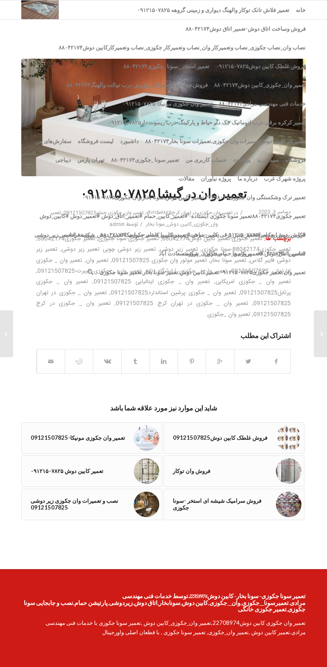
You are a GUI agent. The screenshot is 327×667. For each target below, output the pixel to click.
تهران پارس (91, 159)
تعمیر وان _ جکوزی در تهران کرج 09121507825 (182, 303)
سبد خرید (268, 159)
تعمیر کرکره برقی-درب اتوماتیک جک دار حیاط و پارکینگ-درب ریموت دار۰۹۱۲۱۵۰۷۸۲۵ (207, 122)
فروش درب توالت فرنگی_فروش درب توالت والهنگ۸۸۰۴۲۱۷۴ (137, 84)
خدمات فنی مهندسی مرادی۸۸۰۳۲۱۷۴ (262, 103)
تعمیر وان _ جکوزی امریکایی (253, 281)
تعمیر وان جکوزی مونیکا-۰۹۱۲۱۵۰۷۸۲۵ (167, 103)
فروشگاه (295, 159)
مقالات (187, 178)
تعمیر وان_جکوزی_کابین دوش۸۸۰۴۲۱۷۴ (260, 84)
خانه (301, 9)
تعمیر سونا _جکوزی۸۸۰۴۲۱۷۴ (145, 159)
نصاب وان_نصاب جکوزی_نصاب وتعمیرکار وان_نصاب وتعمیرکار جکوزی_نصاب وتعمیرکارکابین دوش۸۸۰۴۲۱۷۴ (182, 47)
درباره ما (248, 178)
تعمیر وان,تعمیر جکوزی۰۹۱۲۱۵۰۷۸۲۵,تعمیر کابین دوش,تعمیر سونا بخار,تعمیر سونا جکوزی (203, 272)
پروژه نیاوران (216, 178)
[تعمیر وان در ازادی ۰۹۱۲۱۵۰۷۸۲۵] (320, 333)
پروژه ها (241, 253)
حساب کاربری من (206, 159)
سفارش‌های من (53, 140)
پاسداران (215, 253)
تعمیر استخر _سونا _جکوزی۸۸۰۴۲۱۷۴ (166, 66)
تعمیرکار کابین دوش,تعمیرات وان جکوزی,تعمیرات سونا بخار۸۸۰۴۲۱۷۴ (225, 140)
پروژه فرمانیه (78, 234)
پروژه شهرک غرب (285, 178)
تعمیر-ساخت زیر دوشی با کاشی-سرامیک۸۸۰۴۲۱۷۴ (159, 234)
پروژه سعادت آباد (178, 253)
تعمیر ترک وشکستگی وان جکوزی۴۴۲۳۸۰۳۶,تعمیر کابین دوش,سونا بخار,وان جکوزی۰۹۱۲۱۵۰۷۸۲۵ (194, 197)
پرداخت (242, 159)
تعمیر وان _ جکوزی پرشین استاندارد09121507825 (173, 293)
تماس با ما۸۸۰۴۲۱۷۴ (282, 253)
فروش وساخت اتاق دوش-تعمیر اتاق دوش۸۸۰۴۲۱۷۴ (246, 28)
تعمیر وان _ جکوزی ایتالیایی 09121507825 (152, 281)
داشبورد (129, 140)
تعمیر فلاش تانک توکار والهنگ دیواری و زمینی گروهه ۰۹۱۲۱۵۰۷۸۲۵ (213, 9)
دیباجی (63, 159)
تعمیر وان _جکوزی (228, 314)
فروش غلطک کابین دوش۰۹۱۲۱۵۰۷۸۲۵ (261, 66)
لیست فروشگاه (96, 140)
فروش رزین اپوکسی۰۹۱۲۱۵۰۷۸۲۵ (266, 234)
